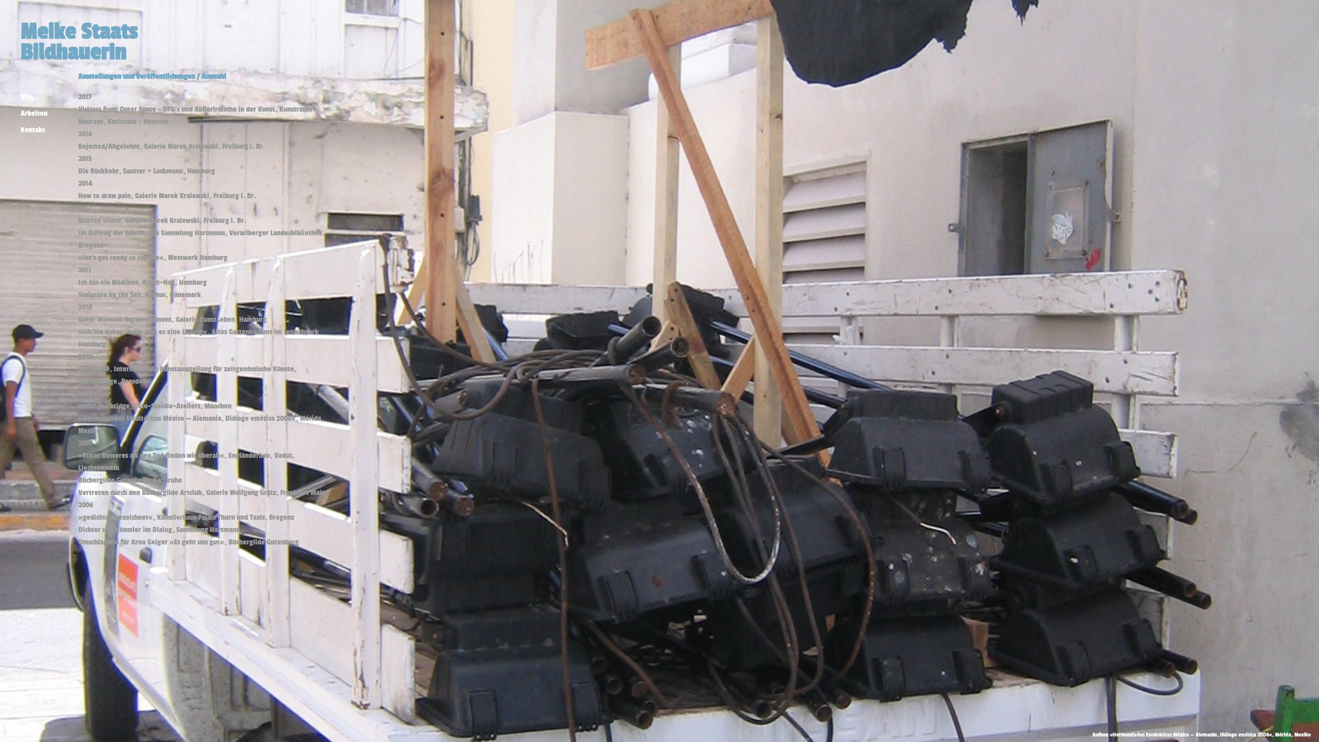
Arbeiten (34, 113)
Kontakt (33, 129)
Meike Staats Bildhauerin (79, 41)
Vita (27, 96)
